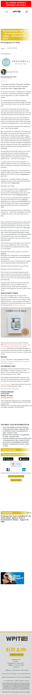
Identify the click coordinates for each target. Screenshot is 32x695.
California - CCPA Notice (12, 670)
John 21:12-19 (5, 240)
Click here (3, 359)
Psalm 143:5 (17, 88)
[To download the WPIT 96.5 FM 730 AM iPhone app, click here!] (24, 459)
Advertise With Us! (16, 480)
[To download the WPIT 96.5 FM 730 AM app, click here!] (8, 459)
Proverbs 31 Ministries (7, 391)
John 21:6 (26, 227)
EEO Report (13, 673)
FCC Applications (9, 680)
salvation (3, 253)
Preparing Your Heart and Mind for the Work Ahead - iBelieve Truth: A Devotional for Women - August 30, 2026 (16, 519)
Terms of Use (5, 673)
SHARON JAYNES (6, 78)
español (6, 81)
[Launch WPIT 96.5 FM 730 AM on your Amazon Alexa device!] (16, 464)
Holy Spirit (4, 148)
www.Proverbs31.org (7, 397)
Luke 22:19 (4, 368)
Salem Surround (19, 680)
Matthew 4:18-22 (22, 194)
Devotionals (7, 513)
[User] (18, 650)
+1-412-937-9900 (18, 665)
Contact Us (16, 667)
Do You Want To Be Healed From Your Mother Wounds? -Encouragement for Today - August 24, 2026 (16, 443)
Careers (27, 680)
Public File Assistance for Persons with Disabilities (16, 677)
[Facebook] (8, 469)
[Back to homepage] (17, 11)
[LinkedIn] (23, 469)
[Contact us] (23, 650)
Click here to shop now (18, 305)
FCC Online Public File (24, 673)
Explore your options (15, 476)
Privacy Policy (25, 670)
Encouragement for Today (10, 43)
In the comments (6, 384)
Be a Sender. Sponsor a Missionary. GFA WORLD (16, 4)
